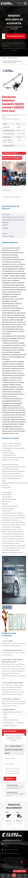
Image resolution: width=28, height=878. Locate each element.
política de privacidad (14, 862)
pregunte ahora (21, 871)
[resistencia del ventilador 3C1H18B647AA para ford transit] (19, 816)
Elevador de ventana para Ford (11, 720)
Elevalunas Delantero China (10, 725)
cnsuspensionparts (19, 866)
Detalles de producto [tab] (12, 158)
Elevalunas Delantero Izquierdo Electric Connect (12, 713)
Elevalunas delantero (8, 722)
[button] (25, 819)
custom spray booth (8, 869)
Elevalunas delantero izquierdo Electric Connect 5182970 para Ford (14, 750)
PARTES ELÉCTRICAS (12, 58)
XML (6, 862)
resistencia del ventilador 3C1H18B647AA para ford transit (19, 821)
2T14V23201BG (20, 722)
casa (5, 58)
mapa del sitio (22, 860)
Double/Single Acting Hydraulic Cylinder (14, 868)
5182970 (5, 717)
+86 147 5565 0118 (13, 849)
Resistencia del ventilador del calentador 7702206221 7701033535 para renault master (8, 821)
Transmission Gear (8, 866)
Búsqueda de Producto (15, 36)
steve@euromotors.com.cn (13, 853)
